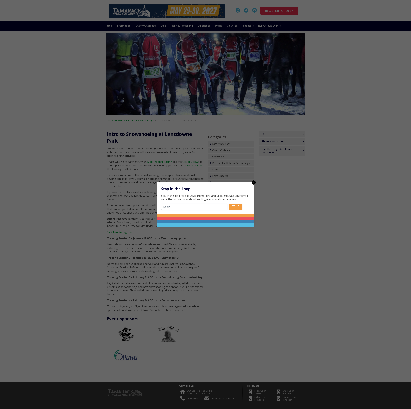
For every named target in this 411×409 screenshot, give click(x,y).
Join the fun (236, 207)
